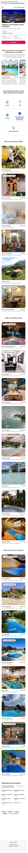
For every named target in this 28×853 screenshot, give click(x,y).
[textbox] (7, 38)
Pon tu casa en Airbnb (19, 7)
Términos (16, 846)
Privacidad (10, 846)
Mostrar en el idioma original (17, 3)
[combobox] (13, 33)
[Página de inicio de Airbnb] (3, 7)
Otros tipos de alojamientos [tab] (8, 786)
